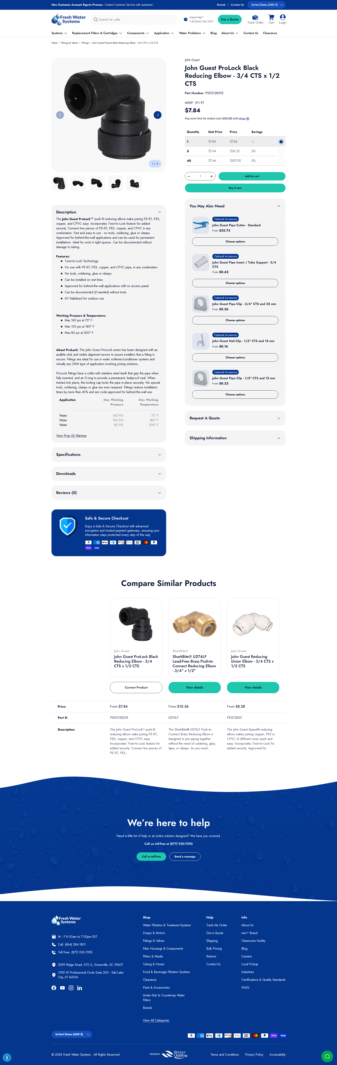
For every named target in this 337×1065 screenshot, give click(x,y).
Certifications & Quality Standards (263, 980)
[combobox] (133, 19)
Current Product (136, 687)
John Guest (192, 60)
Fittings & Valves (69, 43)
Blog (213, 33)
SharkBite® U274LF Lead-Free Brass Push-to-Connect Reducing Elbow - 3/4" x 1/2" (194, 663)
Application (161, 33)
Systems (57, 33)
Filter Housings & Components (163, 948)
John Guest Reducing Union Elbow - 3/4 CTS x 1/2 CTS (252, 661)
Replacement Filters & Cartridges (95, 33)
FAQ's (245, 987)
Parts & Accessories (156, 987)
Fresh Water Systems (77, 1054)
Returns (211, 956)
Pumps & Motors (154, 933)
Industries (247, 972)
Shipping (212, 941)
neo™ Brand (249, 933)
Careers (246, 956)
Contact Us (237, 5)
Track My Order (216, 925)
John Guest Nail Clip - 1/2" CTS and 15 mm (243, 341)
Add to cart (252, 176)
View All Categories (156, 1020)
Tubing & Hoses (153, 964)
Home (54, 43)
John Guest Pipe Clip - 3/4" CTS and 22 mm (244, 304)
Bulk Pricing (214, 948)
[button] (271, 19)
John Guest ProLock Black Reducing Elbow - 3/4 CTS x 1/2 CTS (125, 43)
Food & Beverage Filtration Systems (166, 972)
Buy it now (235, 188)
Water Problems (190, 33)
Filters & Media (153, 956)
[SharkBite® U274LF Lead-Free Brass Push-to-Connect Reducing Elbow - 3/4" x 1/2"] (195, 624)
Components (136, 33)
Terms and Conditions (225, 1054)
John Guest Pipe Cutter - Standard (236, 225)
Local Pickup (249, 964)
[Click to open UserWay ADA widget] (7, 1057)
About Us (227, 33)
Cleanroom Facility (253, 941)
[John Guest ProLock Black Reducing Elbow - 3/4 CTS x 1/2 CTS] (136, 624)
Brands (221, 5)
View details (194, 687)
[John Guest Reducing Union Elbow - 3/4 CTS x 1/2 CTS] (253, 624)
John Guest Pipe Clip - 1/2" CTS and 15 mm (243, 378)
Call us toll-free (151, 856)
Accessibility (278, 1054)
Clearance (270, 33)
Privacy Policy (254, 1054)
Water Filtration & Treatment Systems (167, 925)
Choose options (235, 241)
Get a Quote (230, 19)
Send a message (185, 856)
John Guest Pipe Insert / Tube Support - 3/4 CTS (244, 264)
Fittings (85, 43)
